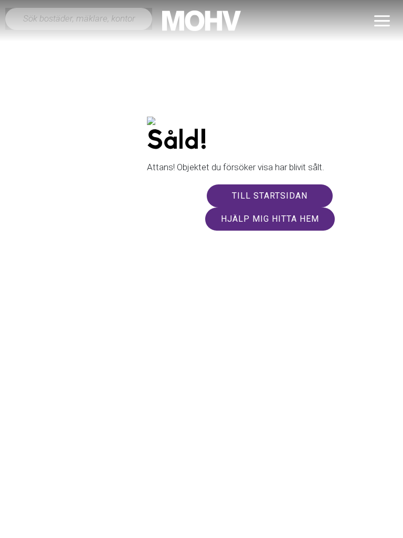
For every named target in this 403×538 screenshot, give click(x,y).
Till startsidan (269, 196)
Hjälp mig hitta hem (270, 219)
